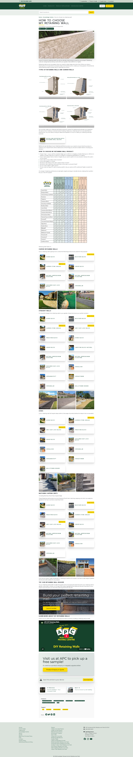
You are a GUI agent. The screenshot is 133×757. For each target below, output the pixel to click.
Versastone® (79, 376)
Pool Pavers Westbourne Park (59, 746)
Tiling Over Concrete (56, 736)
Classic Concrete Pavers (57, 729)
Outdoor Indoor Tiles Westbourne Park (61, 745)
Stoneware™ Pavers (56, 733)
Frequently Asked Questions (58, 700)
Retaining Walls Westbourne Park (60, 742)
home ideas (49, 709)
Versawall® (79, 286)
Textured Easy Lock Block (53, 285)
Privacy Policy (22, 740)
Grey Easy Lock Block (82, 328)
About (20, 733)
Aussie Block (50, 257)
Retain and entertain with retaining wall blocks (55, 139)
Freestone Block (52, 338)
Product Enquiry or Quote (55, 669)
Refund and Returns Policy (26, 742)
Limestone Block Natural (83, 347)
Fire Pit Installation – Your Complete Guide (53, 689)
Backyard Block (80, 257)
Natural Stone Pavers (56, 731)
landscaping (65, 709)
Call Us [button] (102, 6)
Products (51, 6)
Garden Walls (54, 739)
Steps (58, 702)
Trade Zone (103, 1)
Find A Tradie (93, 1)
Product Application (62, 6)
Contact (111, 1)
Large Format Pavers (56, 730)
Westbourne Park (26, 1)
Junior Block (79, 266)
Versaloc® (78, 367)
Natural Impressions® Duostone (53, 276)
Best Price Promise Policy (25, 736)
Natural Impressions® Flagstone (82, 276)
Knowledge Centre (77, 6)
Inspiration (84, 1)
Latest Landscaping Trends (58, 740)
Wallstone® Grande (82, 386)
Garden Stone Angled (53, 266)
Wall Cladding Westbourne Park (59, 747)
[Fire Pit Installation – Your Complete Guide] (42, 689)
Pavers (53, 727)
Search (91, 12)
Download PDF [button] (88, 679)
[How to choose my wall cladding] (70, 689)
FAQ (20, 737)
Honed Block (79, 338)
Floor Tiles (54, 734)
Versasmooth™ (51, 376)
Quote (20, 734)
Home (45, 6)
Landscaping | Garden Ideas (79, 700)
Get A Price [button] (109, 6)
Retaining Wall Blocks (57, 737)
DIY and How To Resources (47, 700)
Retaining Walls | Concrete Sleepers (49, 702)
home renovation (57, 709)
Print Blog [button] (43, 28)
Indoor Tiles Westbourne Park (59, 749)
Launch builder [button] (51, 608)
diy (43, 709)
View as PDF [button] (50, 28)
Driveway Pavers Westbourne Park (60, 743)
